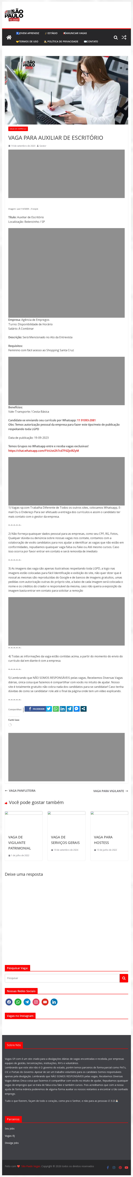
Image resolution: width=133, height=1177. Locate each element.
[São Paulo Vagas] (9, 37)
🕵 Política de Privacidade (61, 41)
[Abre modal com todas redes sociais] (84, 708)
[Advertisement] (66, 174)
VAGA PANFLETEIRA (22, 791)
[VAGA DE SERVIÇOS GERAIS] (66, 813)
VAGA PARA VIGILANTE (108, 791)
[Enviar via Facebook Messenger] (77, 708)
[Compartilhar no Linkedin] (63, 708)
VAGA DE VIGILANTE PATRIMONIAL (19, 842)
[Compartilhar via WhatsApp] (56, 708)
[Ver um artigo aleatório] (124, 37)
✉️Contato (91, 41)
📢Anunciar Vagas (75, 33)
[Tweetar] (49, 708)
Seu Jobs (10, 1128)
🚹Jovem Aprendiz (27, 33)
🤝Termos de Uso (27, 41)
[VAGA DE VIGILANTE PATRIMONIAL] (24, 813)
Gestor (42, 145)
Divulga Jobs (12, 1142)
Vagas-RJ (10, 1135)
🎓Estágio (51, 33)
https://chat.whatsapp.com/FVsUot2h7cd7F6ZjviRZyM (43, 451)
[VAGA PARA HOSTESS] (109, 813)
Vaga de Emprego (18, 129)
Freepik (34, 209)
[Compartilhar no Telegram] (70, 708)
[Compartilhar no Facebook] (37, 708)
